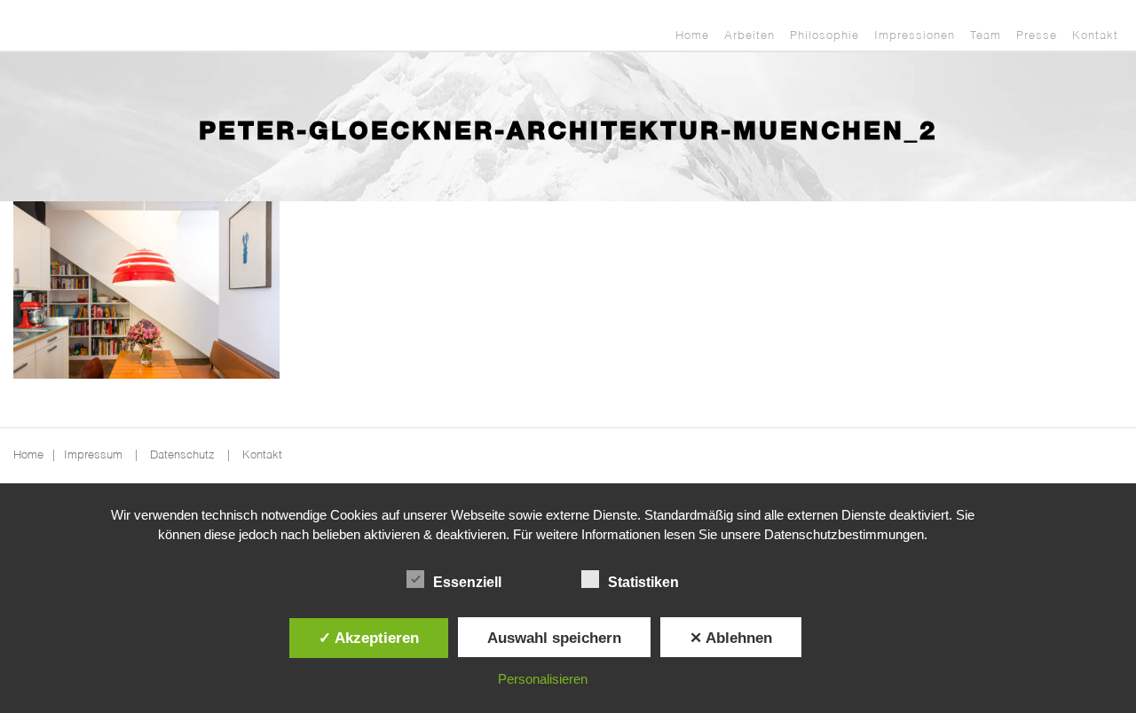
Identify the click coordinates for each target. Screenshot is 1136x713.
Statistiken (643, 582)
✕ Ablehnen (731, 638)
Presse (1036, 36)
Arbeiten (749, 36)
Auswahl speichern (554, 638)
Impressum (93, 455)
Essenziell (467, 582)
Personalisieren (543, 678)
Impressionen (914, 36)
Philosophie (824, 36)
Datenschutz (182, 455)
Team (985, 36)
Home (692, 36)
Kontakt (1095, 36)
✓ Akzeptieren (369, 638)
